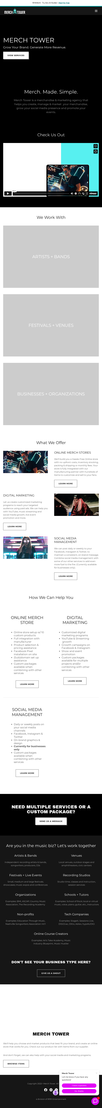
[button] (96, 11)
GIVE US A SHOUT (51, 973)
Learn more (66, 483)
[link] (14, 11)
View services (15, 55)
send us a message (51, 821)
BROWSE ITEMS (16, 1064)
